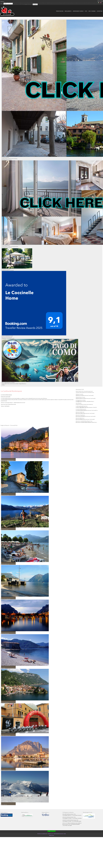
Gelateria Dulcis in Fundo (80, 397)
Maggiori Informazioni (28, 4)
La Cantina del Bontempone (81, 409)
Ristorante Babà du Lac (80, 418)
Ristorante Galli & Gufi (80, 412)
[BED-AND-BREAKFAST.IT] (27, 815)
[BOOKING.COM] (7, 815)
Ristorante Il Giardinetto (80, 415)
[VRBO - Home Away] (45, 815)
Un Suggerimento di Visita (80, 400)
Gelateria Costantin (79, 394)
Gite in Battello (78, 403)
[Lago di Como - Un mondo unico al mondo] (89, 815)
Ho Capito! (35, 4)
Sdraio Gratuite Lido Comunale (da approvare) (84, 391)
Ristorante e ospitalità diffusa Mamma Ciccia (84, 421)
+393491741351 (52, 831)
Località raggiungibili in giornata (81, 406)
